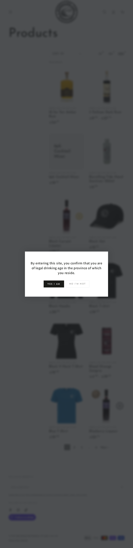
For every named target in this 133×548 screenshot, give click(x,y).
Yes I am (53, 284)
